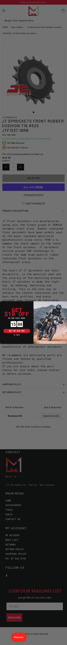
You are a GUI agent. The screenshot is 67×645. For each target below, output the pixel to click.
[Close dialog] (2, 303)
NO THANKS (17, 334)
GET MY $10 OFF (17, 331)
